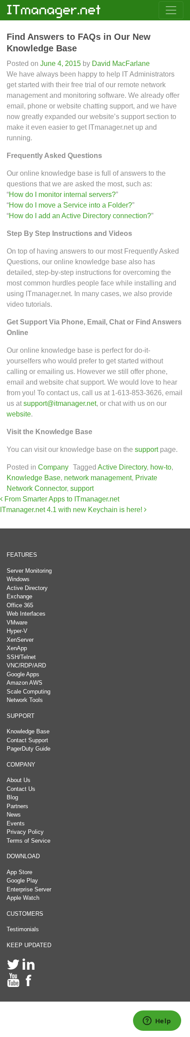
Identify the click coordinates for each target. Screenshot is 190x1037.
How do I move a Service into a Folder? (70, 205)
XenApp (17, 648)
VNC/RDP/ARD (26, 665)
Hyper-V (17, 631)
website (19, 414)
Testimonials (23, 929)
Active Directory (122, 467)
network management (98, 478)
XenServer (20, 639)
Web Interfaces (26, 613)
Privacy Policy (25, 832)
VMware (17, 622)
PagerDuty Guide (28, 748)
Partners (17, 806)
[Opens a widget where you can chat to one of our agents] (157, 1021)
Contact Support (27, 740)
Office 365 (20, 605)
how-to (160, 467)
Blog (12, 797)
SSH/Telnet (21, 657)
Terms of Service (28, 840)
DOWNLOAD (23, 856)
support (146, 449)
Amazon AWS (24, 682)
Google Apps (23, 674)
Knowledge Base (34, 478)
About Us (18, 780)
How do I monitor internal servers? (62, 194)
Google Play (22, 880)
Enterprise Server (29, 889)
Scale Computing (28, 691)
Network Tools (25, 700)
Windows (18, 579)
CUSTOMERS (25, 913)
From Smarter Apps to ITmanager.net (61, 499)
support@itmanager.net (59, 403)
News (14, 814)
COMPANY (21, 764)
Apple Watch (23, 897)
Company (53, 467)
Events (16, 823)
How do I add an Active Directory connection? (80, 216)
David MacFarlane (120, 63)
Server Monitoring (29, 570)
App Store (19, 872)
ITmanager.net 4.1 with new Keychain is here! (72, 509)
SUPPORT (20, 716)
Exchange (19, 596)
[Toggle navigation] (171, 10)
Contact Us (21, 789)
